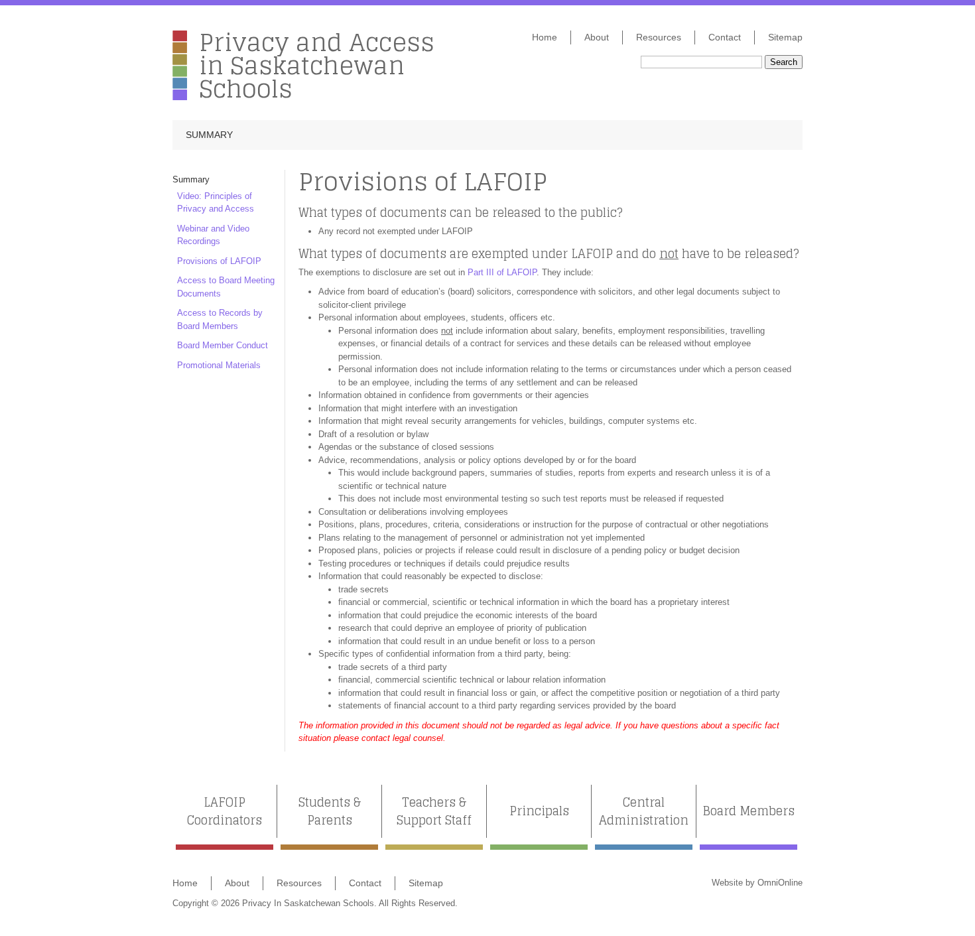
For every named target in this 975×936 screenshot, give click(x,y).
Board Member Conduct (222, 345)
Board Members (748, 811)
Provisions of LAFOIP (219, 261)
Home (544, 37)
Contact (724, 37)
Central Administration (643, 811)
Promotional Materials (219, 365)
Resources (658, 37)
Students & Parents (329, 811)
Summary (209, 134)
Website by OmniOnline (757, 883)
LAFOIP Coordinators (224, 811)
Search (783, 62)
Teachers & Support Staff (434, 811)
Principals (539, 811)
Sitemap (785, 37)
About (596, 37)
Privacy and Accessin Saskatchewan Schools (316, 65)
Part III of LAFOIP (502, 272)
